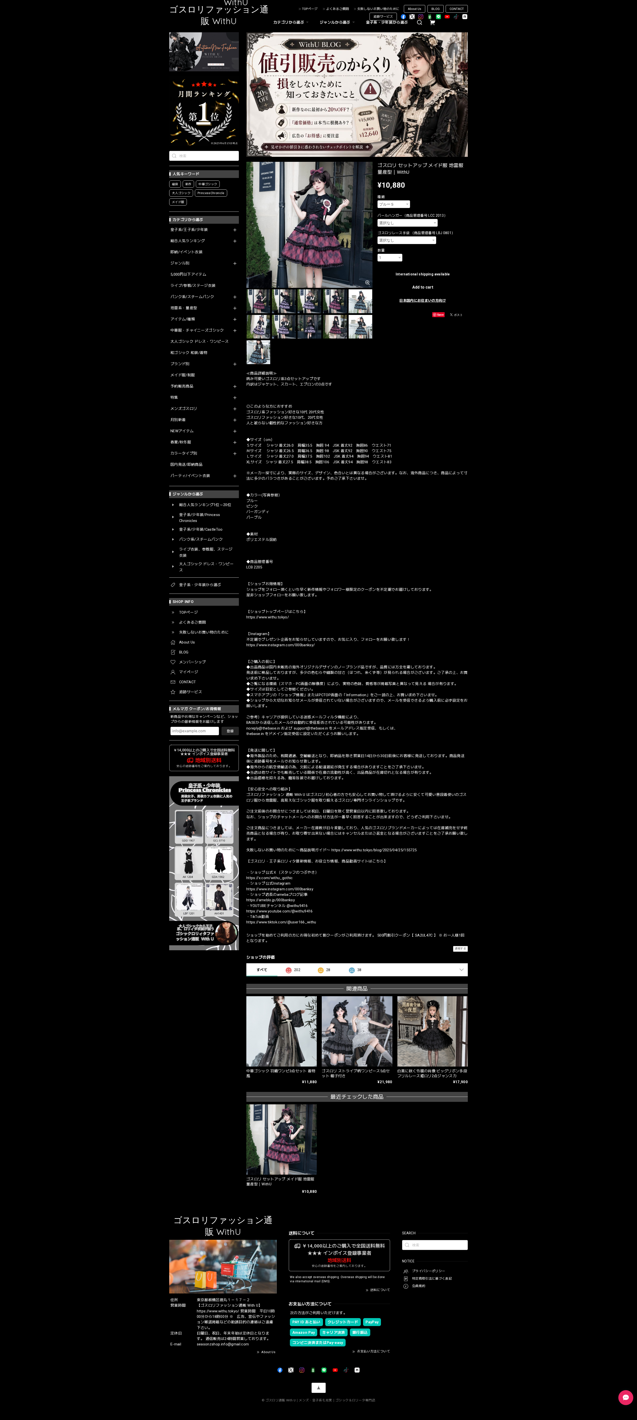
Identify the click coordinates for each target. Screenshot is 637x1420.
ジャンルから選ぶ (335, 22)
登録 (230, 731)
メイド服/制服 (182, 375)
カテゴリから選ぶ (288, 22)
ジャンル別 (180, 263)
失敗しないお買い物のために (378, 9)
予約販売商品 (181, 386)
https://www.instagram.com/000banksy (279, 889)
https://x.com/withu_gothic (269, 878)
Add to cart (422, 287)
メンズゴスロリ (183, 409)
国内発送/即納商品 (186, 465)
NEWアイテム (182, 431)
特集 (174, 397)
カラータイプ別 (183, 453)
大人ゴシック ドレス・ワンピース (199, 342)
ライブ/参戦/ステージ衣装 (192, 286)
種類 (381, 197)
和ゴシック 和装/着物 (189, 353)
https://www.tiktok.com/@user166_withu (281, 922)
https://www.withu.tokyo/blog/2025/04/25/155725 (374, 850)
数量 (381, 250)
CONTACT (457, 9)
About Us (414, 9)
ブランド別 (180, 364)
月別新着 (178, 420)
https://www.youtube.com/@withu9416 (279, 911)
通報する (460, 948)
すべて (262, 970)
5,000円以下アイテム (188, 274)
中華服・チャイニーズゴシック (197, 330)
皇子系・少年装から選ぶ (387, 22)
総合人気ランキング (187, 241)
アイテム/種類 (182, 319)
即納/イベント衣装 (186, 252)
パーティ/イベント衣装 (190, 476)
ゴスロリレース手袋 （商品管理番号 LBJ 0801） (416, 233)
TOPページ (310, 9)
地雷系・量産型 (183, 308)
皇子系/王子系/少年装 (189, 230)
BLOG (435, 9)
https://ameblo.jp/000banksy (270, 900)
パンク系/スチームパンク (192, 297)
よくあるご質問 (337, 9)
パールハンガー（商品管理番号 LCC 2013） (412, 215)
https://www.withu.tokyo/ (267, 617)
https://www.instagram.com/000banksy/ (280, 645)
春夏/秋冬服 (180, 442)
